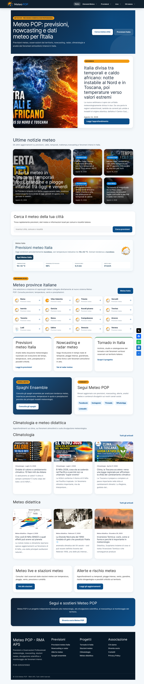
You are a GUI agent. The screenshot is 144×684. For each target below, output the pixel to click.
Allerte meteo (57, 652)
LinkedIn (83, 409)
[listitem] (27, 300)
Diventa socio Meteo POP (73, 620)
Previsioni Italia (124, 32)
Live (117, 4)
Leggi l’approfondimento (97, 121)
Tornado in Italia (86, 645)
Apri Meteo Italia (24, 257)
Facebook (83, 403)
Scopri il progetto (105, 360)
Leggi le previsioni (24, 367)
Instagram (96, 403)
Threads (108, 403)
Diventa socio (114, 648)
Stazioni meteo (86, 648)
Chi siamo (129, 4)
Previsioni (105, 4)
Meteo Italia (125, 291)
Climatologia (85, 652)
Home (77, 4)
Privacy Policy (114, 656)
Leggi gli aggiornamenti (90, 586)
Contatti (111, 652)
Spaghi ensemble (58, 656)
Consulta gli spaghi (27, 406)
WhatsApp (121, 403)
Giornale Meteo (89, 4)
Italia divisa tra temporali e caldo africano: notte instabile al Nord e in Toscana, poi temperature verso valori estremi (105, 82)
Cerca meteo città (102, 32)
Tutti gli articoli (126, 436)
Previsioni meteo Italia (60, 645)
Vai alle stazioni (25, 586)
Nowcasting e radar (59, 648)
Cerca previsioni (122, 229)
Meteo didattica (86, 656)
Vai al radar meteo (65, 367)
